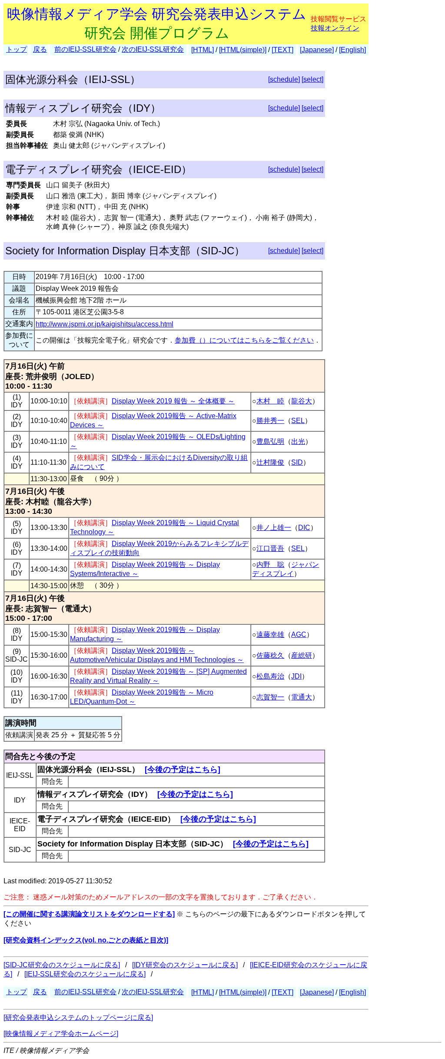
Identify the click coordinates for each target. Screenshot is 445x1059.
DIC (304, 527)
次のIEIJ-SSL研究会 (153, 49)
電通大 (301, 697)
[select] (312, 79)
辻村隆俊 (270, 462)
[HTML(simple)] (242, 49)
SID (297, 462)
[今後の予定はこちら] (182, 769)
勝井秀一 (270, 420)
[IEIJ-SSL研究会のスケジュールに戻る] (85, 974)
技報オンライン (335, 28)
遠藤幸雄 (270, 634)
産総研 (301, 655)
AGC (298, 634)
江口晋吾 (270, 548)
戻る (40, 49)
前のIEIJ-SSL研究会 (85, 49)
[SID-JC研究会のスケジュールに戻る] (61, 965)
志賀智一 (270, 697)
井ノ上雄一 (273, 527)
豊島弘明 (270, 441)
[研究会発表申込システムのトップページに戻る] (78, 1017)
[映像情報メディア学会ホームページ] (60, 1033)
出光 (298, 441)
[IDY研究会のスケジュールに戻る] (185, 965)
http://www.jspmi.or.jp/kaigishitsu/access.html (104, 324)
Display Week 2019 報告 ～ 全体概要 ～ (173, 401)
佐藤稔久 (270, 655)
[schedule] (284, 79)
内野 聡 (270, 564)
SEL (298, 420)
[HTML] (202, 49)
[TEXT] (282, 49)
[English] (352, 49)
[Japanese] (317, 49)
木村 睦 (270, 401)
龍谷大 (301, 401)
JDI (296, 676)
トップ (16, 49)
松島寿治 (270, 676)
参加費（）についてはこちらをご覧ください (244, 340)
